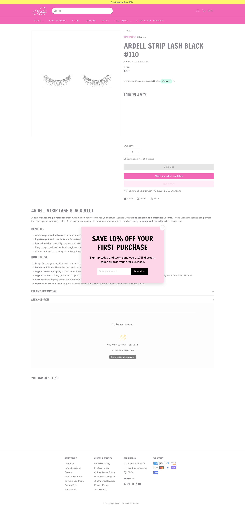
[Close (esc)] (162, 228)
